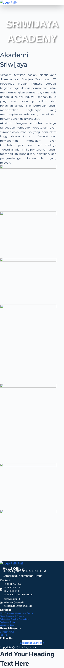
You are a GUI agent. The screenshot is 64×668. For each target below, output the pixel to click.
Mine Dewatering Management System (16, 613)
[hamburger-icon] (60, 6)
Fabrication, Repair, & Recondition (14, 619)
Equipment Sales (7, 625)
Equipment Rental (7, 622)
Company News (7, 632)
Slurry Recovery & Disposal (12, 616)
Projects (3, 635)
